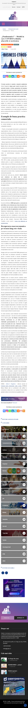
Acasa (4, 29)
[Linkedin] (12, 75)
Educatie (16, 44)
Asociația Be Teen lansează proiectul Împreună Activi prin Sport (14, 4)
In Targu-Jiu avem (13, 658)
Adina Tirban (5, 49)
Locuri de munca (7, 7)
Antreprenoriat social (13, 29)
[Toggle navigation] (3, 23)
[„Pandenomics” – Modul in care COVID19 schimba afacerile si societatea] (18, 23)
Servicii (13, 7)
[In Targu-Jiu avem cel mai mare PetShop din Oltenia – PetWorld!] (4, 660)
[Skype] (15, 75)
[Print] (18, 75)
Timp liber (4, 46)
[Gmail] (21, 75)
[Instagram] (7, 75)
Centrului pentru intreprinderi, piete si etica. (11, 386)
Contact (19, 7)
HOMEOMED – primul (15, 664)
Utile (9, 46)
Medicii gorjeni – (13, 671)
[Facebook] (4, 75)
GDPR (23, 7)
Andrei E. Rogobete (11, 384)
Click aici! (15, 402)
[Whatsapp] (10, 75)
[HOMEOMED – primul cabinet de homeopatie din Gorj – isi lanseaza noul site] (4, 666)
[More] (24, 75)
